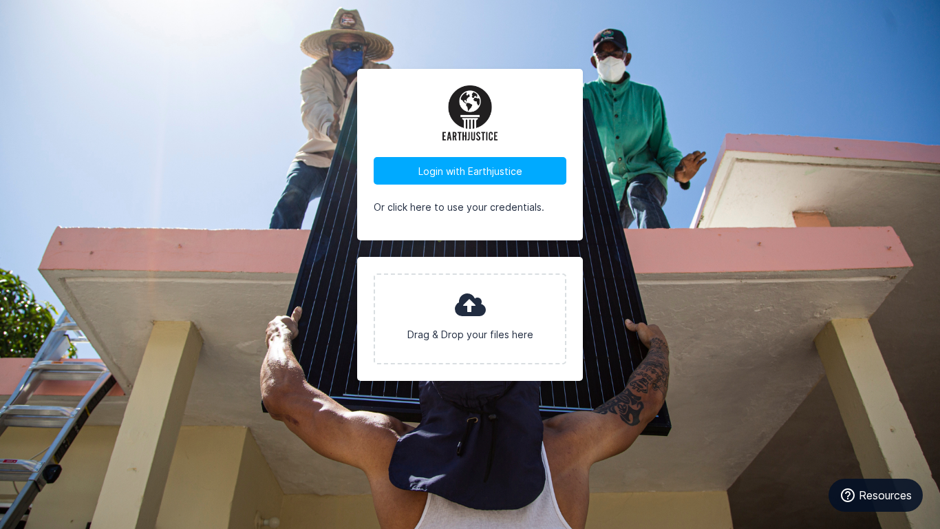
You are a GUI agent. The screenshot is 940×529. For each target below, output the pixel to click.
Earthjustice (470, 113)
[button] (470, 318)
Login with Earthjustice (470, 171)
